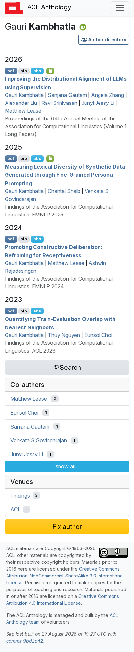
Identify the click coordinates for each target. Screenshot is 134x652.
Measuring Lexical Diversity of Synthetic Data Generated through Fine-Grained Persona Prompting (65, 174)
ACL (15, 509)
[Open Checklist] (50, 71)
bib (23, 70)
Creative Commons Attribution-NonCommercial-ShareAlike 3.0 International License (65, 575)
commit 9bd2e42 (24, 641)
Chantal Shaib (64, 191)
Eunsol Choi (98, 335)
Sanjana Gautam (67, 95)
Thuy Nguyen (64, 335)
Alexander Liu (21, 103)
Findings (20, 495)
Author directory (107, 39)
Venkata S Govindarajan (38, 440)
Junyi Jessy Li (98, 103)
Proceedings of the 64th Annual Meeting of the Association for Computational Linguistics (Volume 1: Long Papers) (66, 126)
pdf (10, 70)
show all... (67, 466)
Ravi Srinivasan (59, 103)
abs (37, 70)
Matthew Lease (23, 110)
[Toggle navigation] (120, 7)
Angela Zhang (107, 95)
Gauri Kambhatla (24, 95)
